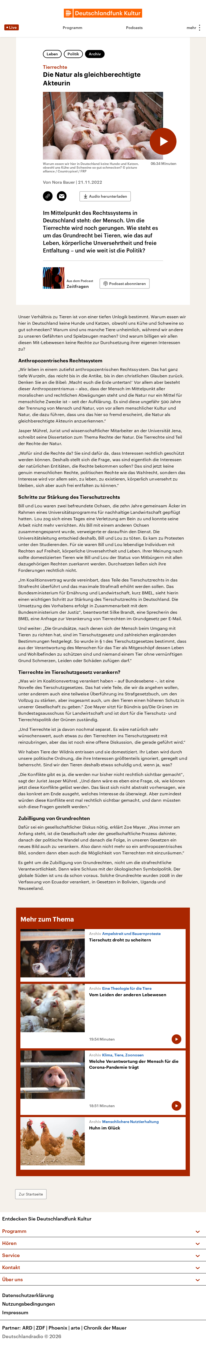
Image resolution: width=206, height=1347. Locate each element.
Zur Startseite (31, 1194)
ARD (28, 1328)
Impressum (15, 1312)
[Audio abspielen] (163, 141)
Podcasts (134, 27)
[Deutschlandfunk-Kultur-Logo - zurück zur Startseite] (103, 13)
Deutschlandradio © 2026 (31, 1336)
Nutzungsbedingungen (28, 1304)
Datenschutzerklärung (28, 1295)
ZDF (41, 1328)
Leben (52, 54)
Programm (72, 27)
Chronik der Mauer (105, 1328)
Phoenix (59, 1328)
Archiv (95, 54)
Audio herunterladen (108, 196)
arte (77, 1328)
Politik (73, 54)
